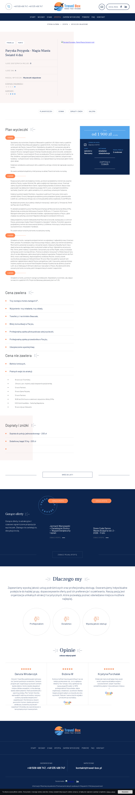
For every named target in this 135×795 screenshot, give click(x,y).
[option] (26, 684)
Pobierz (85, 17)
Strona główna (53, 24)
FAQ (93, 17)
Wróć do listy (67, 475)
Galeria (92, 111)
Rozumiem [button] (125, 792)
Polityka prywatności (96, 786)
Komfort (9, 91)
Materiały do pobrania (48, 786)
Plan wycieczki (46, 111)
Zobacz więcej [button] (110, 792)
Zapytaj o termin (94, 145)
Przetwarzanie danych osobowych (68, 786)
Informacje (36, 786)
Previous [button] (116, 705)
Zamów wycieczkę (71, 17)
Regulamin (84, 786)
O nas (49, 17)
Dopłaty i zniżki (76, 111)
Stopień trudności (14, 84)
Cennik (61, 111)
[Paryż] (77, 67)
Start (33, 17)
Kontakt (101, 17)
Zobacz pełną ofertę (67, 555)
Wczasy (41, 17)
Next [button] (125, 705)
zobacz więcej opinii (67, 655)
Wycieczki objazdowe (79, 24)
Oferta (57, 17)
